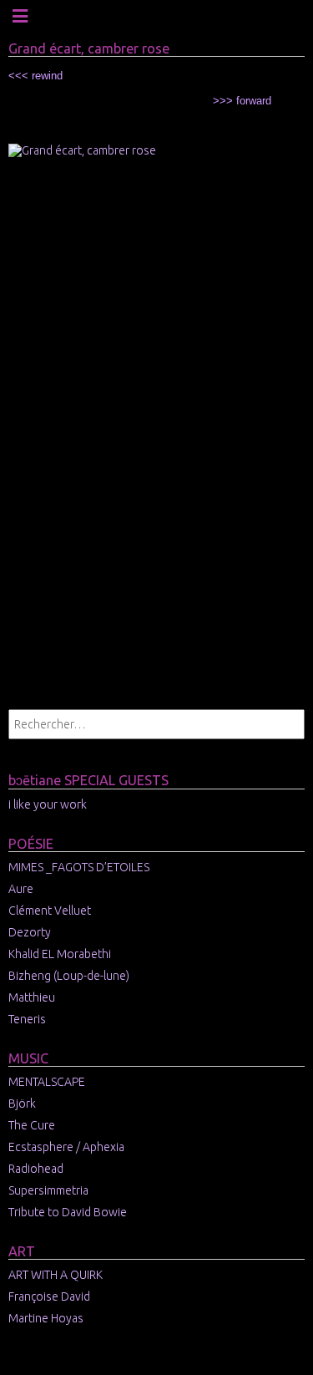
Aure (20, 889)
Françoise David (49, 1296)
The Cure (31, 1125)
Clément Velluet (49, 910)
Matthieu (31, 997)
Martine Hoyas (45, 1318)
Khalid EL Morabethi (59, 954)
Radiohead (35, 1168)
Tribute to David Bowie (67, 1212)
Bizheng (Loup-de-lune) (68, 975)
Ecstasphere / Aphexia (66, 1147)
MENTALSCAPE (46, 1081)
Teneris (27, 1019)
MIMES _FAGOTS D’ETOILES (78, 867)
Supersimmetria (48, 1190)
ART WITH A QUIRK (55, 1274)
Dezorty (29, 932)
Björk (22, 1103)
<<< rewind (35, 75)
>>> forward (242, 100)
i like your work (47, 804)
